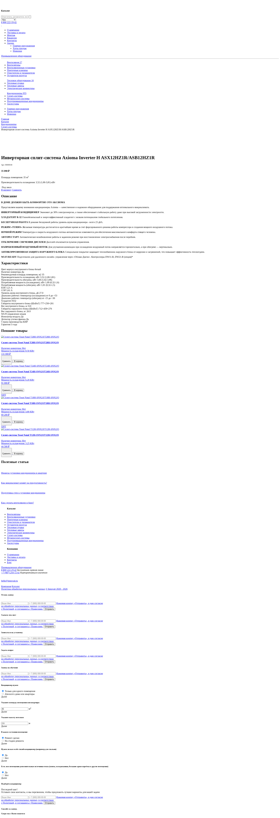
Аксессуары (13, 104)
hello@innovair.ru (9, 581)
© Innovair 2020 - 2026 (57, 589)
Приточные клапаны (17, 70)
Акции (10, 43)
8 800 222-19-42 (9, 22)
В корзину (6, 190)
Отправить (49, 609)
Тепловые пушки (15, 83)
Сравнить (17, 190)
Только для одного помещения (20, 691)
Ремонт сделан (12, 738)
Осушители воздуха (17, 75)
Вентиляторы (13, 65)
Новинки (17, 51)
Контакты (12, 40)
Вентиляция (14, 62)
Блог (9, 562)
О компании (13, 30)
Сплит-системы (15, 96)
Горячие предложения (24, 46)
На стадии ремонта (14, 741)
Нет (7, 758)
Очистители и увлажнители (21, 73)
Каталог (5, 121)
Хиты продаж (20, 48)
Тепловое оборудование (20, 80)
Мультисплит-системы (18, 98)
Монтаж (11, 35)
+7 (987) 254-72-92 (10, 572)
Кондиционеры (16, 93)
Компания (6, 586)
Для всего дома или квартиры (20, 694)
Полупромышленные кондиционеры (25, 101)
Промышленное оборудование (16, 56)
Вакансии (12, 38)
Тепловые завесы (15, 85)
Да (6, 755)
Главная (5, 119)
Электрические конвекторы (21, 88)
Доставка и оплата (16, 32)
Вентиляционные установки (21, 67)
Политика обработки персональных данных (23, 589)
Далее (4, 696)
